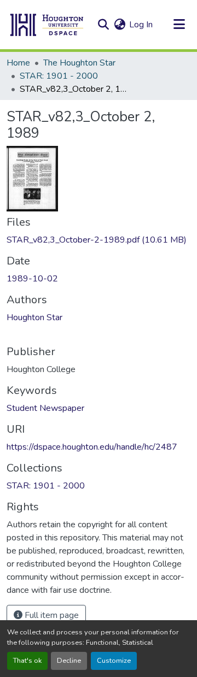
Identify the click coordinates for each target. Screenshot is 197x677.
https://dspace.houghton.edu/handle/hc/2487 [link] (92, 447)
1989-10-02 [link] (32, 279)
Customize (114, 661)
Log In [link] (141, 25)
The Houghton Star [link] (79, 63)
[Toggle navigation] (179, 24)
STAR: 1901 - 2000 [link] (59, 76)
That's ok (27, 661)
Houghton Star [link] (34, 317)
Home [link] (18, 63)
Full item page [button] (50, 615)
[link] (98, 239)
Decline (69, 661)
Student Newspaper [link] (45, 408)
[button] (47, 24)
